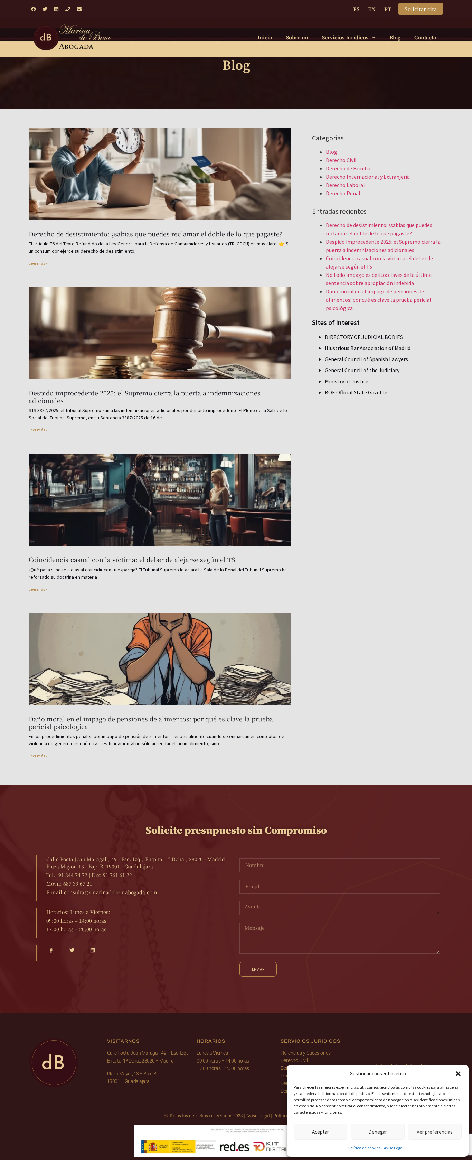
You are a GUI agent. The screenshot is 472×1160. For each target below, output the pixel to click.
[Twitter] (45, 9)
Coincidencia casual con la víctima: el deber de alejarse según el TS (132, 559)
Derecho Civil (341, 160)
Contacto (425, 37)
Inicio (264, 37)
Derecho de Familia (348, 168)
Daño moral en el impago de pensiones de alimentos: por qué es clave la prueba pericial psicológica (151, 722)
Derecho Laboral (345, 184)
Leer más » (38, 263)
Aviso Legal (394, 1147)
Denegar (377, 1132)
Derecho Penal (343, 193)
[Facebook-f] (51, 950)
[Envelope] (79, 9)
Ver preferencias (435, 1132)
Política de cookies (364, 1147)
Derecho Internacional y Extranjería (368, 176)
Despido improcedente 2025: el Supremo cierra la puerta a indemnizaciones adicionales (145, 396)
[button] (458, 1073)
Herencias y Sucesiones (306, 1053)
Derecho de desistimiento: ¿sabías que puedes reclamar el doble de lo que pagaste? (155, 233)
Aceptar (320, 1132)
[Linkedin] (56, 9)
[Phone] (68, 9)
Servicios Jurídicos (345, 37)
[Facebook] (33, 9)
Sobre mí (297, 37)
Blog (394, 37)
